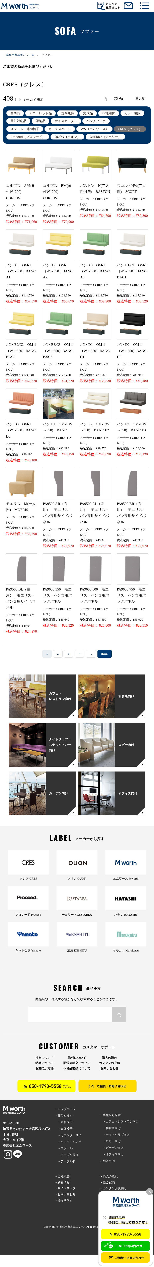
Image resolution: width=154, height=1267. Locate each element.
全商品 (15, 113)
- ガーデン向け (112, 1148)
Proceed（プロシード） (27, 137)
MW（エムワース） (94, 129)
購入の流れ (109, 1057)
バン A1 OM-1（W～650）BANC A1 (21, 271)
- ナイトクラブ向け (115, 1135)
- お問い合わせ (65, 1194)
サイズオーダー (66, 121)
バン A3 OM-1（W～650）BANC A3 (95, 271)
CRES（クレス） (130, 129)
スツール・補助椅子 (24, 129)
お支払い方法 (44, 1068)
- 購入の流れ (109, 1176)
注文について (44, 1057)
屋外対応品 (18, 121)
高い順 (140, 98)
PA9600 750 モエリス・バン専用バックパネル (131, 595)
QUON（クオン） (67, 137)
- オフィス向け (112, 1154)
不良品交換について (76, 1068)
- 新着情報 (62, 1182)
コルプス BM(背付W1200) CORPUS (57, 192)
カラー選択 (132, 113)
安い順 (118, 98)
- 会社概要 (62, 1176)
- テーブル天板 (67, 1155)
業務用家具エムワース (20, 55)
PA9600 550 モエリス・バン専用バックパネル (57, 595)
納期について (44, 1063)
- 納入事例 (107, 1161)
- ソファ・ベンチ (68, 1142)
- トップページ (65, 1109)
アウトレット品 (40, 113)
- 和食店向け (110, 1128)
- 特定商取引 (64, 1200)
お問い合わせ (109, 1068)
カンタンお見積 (109, 1063)
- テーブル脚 (65, 1161)
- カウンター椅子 (68, 1135)
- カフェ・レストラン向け (119, 1121)
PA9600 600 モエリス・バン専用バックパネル (94, 595)
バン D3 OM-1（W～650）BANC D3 (21, 430)
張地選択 (108, 113)
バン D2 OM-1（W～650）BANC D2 (132, 351)
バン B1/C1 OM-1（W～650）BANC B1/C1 (132, 271)
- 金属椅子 (64, 1128)
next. (104, 653)
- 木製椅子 (64, 1122)
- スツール (64, 1148)
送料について (77, 1057)
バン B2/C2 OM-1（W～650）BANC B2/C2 (21, 351)
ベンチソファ (96, 121)
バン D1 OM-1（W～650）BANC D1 (95, 351)
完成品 (88, 113)
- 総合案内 (108, 1182)
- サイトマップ (65, 1188)
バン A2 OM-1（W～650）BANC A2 (58, 271)
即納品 (40, 121)
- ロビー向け (110, 1141)
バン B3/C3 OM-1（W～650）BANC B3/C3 (58, 351)
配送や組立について (76, 1063)
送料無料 (67, 113)
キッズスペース (60, 129)
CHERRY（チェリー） (105, 137)
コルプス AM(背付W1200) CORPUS (20, 192)
